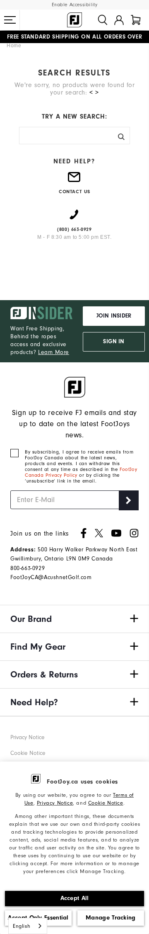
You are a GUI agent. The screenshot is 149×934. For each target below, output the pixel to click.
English (21, 926)
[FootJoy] (74, 20)
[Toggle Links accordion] (74, 619)
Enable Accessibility (75, 4)
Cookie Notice (105, 803)
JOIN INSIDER (113, 316)
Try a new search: (74, 116)
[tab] (135, 20)
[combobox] (27, 926)
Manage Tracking (111, 917)
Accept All (74, 898)
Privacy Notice (55, 803)
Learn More (53, 352)
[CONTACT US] (74, 180)
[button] (10, 20)
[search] (102, 20)
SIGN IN (113, 341)
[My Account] (119, 20)
